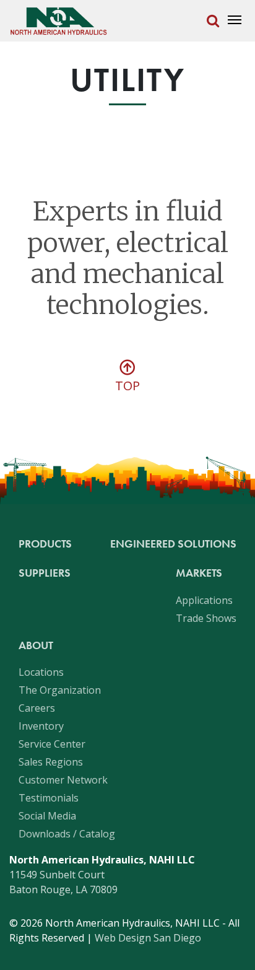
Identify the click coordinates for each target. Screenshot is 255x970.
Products (45, 543)
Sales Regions (51, 762)
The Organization (60, 690)
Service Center (52, 744)
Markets (199, 573)
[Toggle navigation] (234, 21)
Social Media (47, 816)
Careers (37, 708)
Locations (41, 672)
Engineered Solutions (173, 543)
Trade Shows (206, 618)
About (36, 645)
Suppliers (45, 573)
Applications (204, 600)
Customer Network (63, 780)
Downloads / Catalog (67, 834)
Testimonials (49, 798)
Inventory (41, 726)
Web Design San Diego (148, 938)
